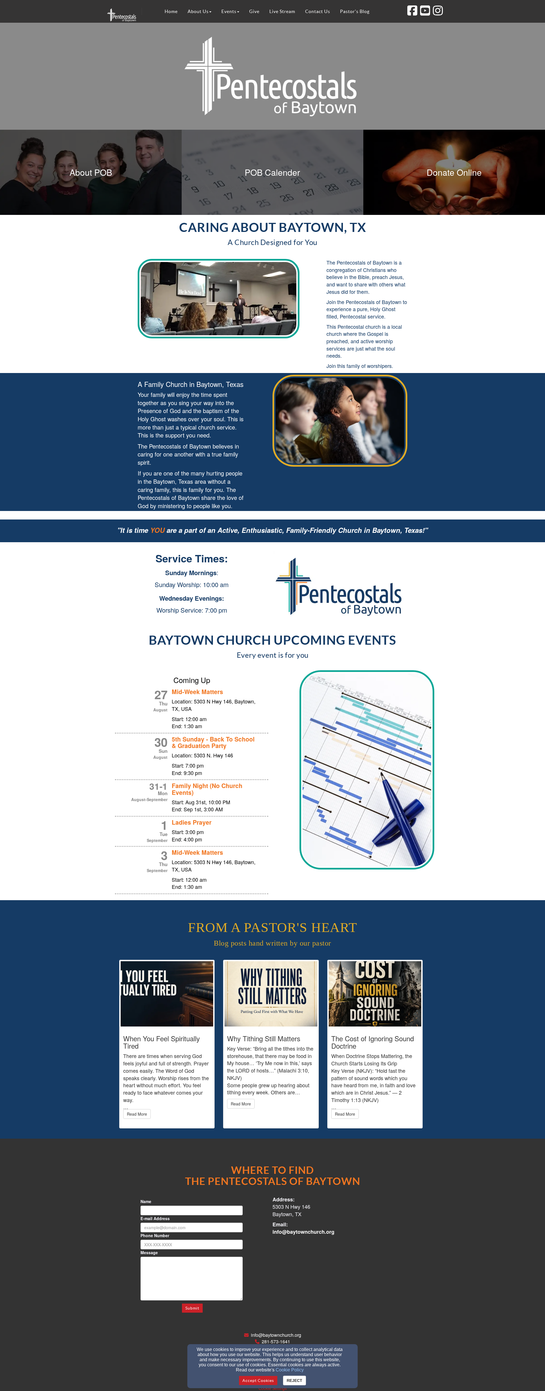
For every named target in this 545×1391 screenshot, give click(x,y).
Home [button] (171, 11)
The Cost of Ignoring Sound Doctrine (372, 1042)
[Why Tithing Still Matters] (271, 994)
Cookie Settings (273, 1388)
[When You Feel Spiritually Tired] (167, 994)
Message (149, 1252)
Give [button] (254, 11)
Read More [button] (137, 1114)
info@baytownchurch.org (276, 1335)
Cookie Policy (290, 1369)
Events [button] (228, 11)
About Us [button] (198, 11)
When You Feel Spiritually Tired (161, 1042)
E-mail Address (155, 1218)
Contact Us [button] (317, 11)
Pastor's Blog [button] (355, 11)
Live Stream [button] (282, 11)
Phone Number (155, 1235)
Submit (192, 1308)
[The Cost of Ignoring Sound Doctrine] (375, 994)
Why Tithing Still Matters (263, 1038)
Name (146, 1201)
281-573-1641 (276, 1341)
